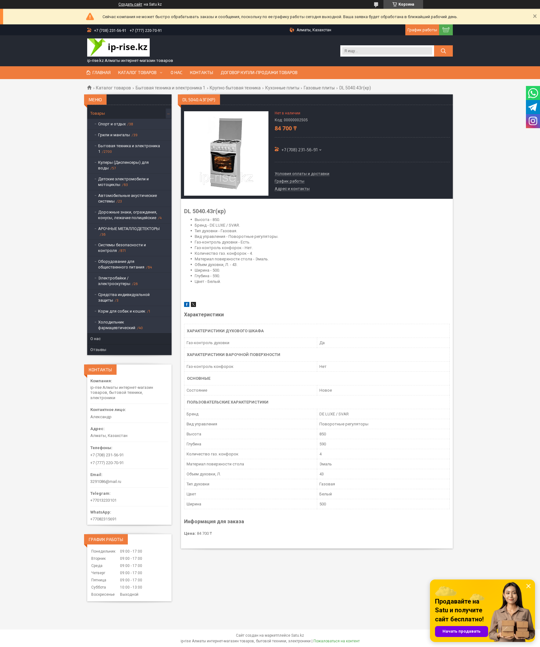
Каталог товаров (137, 72)
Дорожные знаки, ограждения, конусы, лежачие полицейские (127, 215)
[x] (193, 305)
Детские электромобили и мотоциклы (123, 182)
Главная (101, 72)
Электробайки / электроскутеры (114, 281)
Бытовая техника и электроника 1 (170, 87)
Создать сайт (130, 4)
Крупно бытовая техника (235, 87)
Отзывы (98, 349)
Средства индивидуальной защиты (124, 297)
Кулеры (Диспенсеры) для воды (123, 165)
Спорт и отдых (112, 124)
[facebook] (186, 305)
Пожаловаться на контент (336, 641)
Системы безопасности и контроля (122, 248)
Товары (97, 113)
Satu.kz (297, 635)
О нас (176, 72)
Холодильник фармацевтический (116, 325)
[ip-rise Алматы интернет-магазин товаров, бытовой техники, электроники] (118, 48)
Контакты (201, 72)
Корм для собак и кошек (121, 311)
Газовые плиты (319, 87)
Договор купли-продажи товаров (259, 72)
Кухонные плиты (282, 87)
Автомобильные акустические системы (127, 198)
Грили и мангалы (114, 135)
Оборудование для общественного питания (121, 264)
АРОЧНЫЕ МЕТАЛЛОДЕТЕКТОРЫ (129, 228)
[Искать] (443, 51)
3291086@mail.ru (105, 481)
